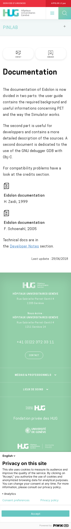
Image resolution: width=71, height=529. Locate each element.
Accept (35, 513)
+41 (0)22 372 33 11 (35, 342)
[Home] (19, 13)
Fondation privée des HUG (35, 419)
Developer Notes (24, 246)
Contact (34, 355)
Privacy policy (49, 500)
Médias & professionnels (33, 375)
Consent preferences (15, 500)
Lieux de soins (33, 390)
